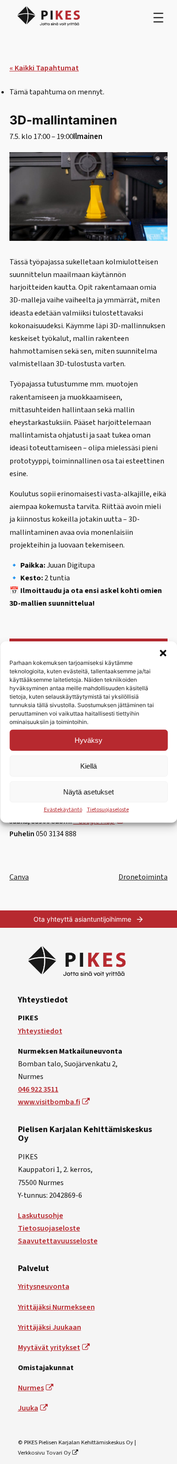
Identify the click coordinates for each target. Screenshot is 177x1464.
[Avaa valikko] (158, 17)
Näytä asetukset (88, 791)
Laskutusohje (40, 1215)
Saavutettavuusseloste (58, 1241)
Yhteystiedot (40, 1031)
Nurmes (31, 1388)
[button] (163, 653)
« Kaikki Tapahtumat (44, 68)
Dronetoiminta (143, 877)
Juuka (28, 1408)
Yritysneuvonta (43, 1286)
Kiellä (88, 766)
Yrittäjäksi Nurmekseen (56, 1307)
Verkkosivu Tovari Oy (44, 1453)
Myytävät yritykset (49, 1347)
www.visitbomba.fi (49, 1102)
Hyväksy (88, 740)
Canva (19, 877)
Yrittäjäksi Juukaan (49, 1327)
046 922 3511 (38, 1089)
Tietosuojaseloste (108, 810)
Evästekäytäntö (63, 810)
